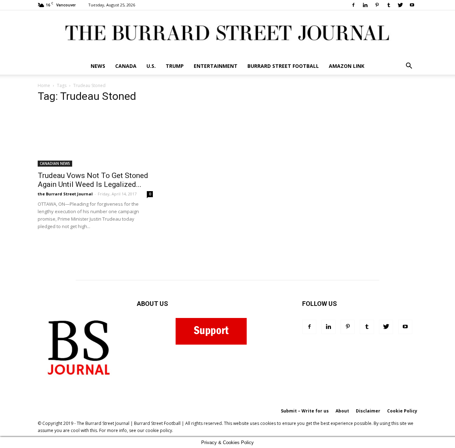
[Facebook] (353, 5)
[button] (408, 66)
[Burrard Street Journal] (227, 34)
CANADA (125, 66)
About (342, 411)
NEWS (98, 66)
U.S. (151, 66)
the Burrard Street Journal (65, 193)
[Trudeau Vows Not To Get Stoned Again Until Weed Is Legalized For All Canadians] (95, 138)
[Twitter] (400, 5)
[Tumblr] (388, 5)
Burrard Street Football (283, 66)
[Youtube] (412, 5)
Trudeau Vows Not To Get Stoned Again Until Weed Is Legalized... (93, 180)
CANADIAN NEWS (55, 163)
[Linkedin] (365, 5)
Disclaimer (368, 411)
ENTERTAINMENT (215, 66)
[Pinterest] (376, 5)
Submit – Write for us (305, 411)
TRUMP (175, 66)
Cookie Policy (402, 411)
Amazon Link (346, 66)
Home (44, 85)
